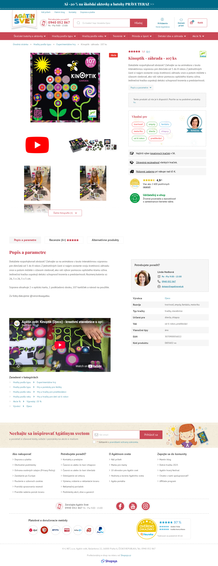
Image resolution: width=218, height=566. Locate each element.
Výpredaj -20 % (34, 401)
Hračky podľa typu (62, 36)
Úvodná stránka (20, 44)
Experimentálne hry (66, 44)
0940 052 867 (59, 22)
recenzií (146, 186)
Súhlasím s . (117, 442)
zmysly (152, 124)
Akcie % (197, 36)
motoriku (138, 131)
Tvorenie (118, 36)
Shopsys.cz (126, 555)
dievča (152, 131)
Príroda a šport (140, 36)
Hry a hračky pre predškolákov (51, 391)
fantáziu (165, 124)
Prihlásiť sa (151, 435)
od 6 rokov (139, 138)
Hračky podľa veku (93, 36)
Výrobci (17, 406)
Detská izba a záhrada (171, 36)
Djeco (29, 406)
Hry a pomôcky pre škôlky (49, 387)
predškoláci (156, 138)
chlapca (165, 131)
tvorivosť (138, 124)
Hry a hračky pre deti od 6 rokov (52, 396)
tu (134, 102)
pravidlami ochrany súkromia (124, 442)
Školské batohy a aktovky (28, 36)
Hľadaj (139, 23)
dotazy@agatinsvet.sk (173, 286)
